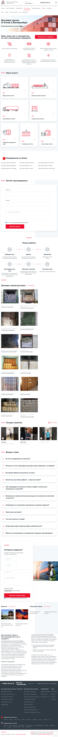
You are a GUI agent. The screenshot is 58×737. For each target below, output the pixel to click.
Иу (49, 719)
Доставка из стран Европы (30, 694)
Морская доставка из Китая (7, 694)
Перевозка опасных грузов (30, 709)
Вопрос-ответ (44, 694)
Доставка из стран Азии (29, 691)
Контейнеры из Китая (6, 702)
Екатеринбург (27, 8)
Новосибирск (19, 8)
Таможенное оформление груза (31, 696)
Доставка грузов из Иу (25, 165)
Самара (7, 12)
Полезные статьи (45, 696)
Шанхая (5, 719)
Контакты (53, 699)
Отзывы (53, 696)
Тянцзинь (45, 719)
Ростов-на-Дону (14, 12)
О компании (54, 691)
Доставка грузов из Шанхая (8, 162)
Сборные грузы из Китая (7, 699)
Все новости (12, 606)
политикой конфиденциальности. (45, 734)
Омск (2, 12)
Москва (3, 8)
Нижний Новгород (36, 8)
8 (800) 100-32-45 (45, 2)
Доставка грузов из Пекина (45, 165)
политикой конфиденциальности (20, 222)
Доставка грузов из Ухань (26, 168)
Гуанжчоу (29, 719)
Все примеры (31, 285)
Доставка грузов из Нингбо (27, 162)
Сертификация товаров (29, 699)
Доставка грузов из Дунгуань (8, 165)
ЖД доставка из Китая (6, 691)
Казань (43, 8)
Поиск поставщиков (29, 702)
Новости (53, 694)
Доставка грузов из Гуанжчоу (46, 162)
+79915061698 (21, 684)
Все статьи (47, 606)
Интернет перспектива (21, 734)
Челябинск (49, 8)
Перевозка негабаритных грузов (32, 712)
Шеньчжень (17, 719)
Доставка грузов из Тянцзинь (8, 168)
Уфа (20, 12)
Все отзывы (54, 422)
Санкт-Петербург (10, 8)
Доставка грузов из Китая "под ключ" (12, 689)
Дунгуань (35, 719)
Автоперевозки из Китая (7, 696)
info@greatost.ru (31, 683)
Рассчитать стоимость (46, 37)
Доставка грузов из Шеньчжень (46, 168)
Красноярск (25, 12)
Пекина (11, 719)
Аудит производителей (29, 707)
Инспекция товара (28, 704)
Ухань (40, 719)
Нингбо (23, 719)
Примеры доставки (45, 691)
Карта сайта (3, 731)
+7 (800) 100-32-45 (7, 683)
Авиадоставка (4, 704)
